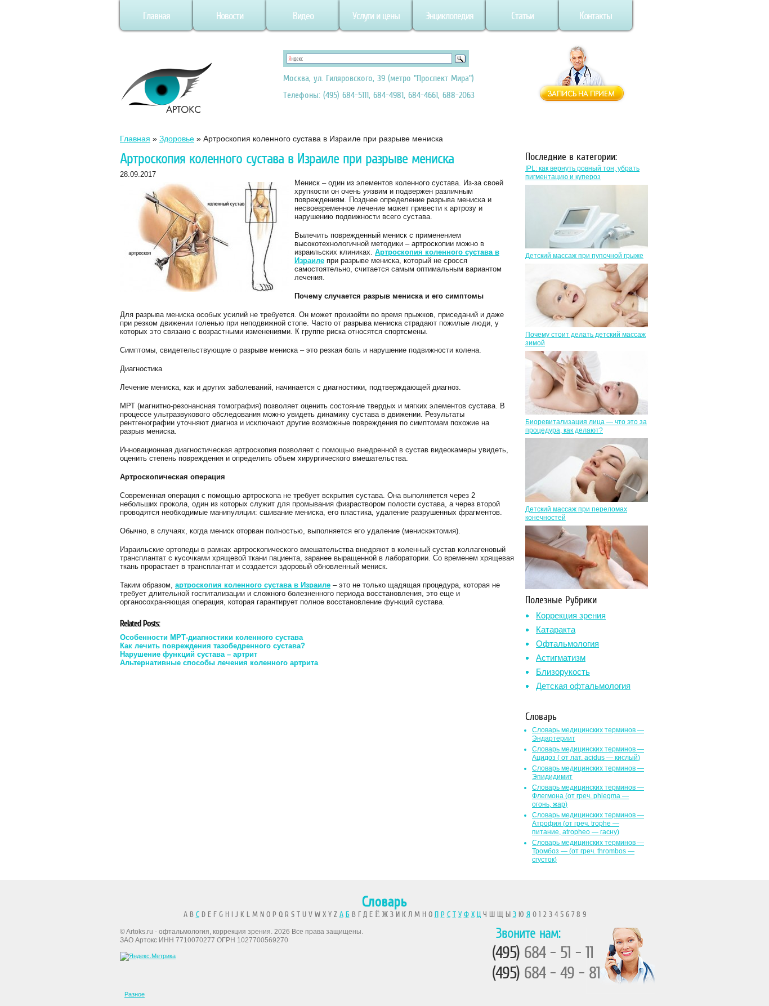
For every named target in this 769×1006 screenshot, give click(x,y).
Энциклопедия (449, 15)
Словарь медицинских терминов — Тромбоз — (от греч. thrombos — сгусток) (588, 851)
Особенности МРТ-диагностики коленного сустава (211, 637)
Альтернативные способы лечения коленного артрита (219, 662)
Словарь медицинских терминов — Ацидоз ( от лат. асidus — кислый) (588, 753)
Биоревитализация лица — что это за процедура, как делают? (586, 426)
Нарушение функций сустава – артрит (188, 654)
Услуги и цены (376, 15)
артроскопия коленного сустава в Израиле (252, 585)
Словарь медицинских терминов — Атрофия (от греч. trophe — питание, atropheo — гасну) (588, 823)
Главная (156, 15)
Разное (134, 994)
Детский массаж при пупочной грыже (584, 256)
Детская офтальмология (583, 686)
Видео (303, 15)
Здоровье (176, 138)
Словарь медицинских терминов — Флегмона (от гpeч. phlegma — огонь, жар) (588, 796)
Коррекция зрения (571, 615)
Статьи (522, 15)
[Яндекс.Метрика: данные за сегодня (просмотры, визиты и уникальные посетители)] (148, 956)
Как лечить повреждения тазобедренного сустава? (212, 646)
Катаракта (555, 629)
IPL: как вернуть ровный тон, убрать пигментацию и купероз (582, 172)
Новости (229, 15)
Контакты (595, 15)
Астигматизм (560, 657)
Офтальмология (567, 643)
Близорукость (563, 671)
